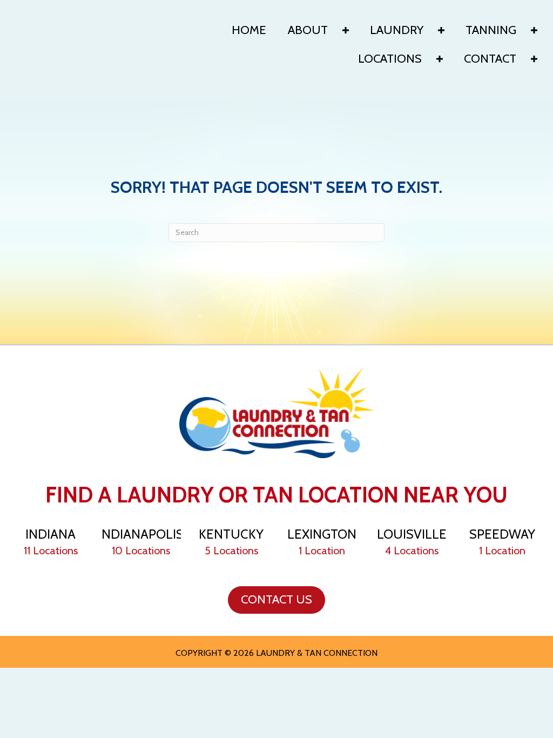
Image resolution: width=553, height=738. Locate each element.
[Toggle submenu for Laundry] (441, 30)
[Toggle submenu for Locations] (439, 59)
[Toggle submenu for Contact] (534, 59)
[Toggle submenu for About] (345, 30)
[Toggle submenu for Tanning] (534, 30)
